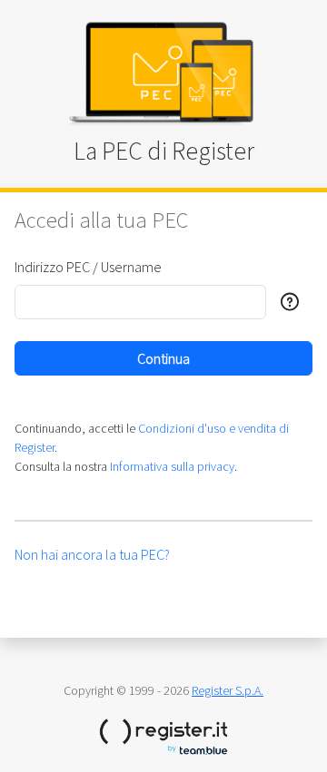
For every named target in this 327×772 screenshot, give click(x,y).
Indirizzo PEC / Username (88, 267)
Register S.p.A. (227, 690)
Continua (163, 358)
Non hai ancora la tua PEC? (92, 554)
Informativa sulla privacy (172, 466)
